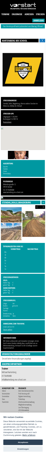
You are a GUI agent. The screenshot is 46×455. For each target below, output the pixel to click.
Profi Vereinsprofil (24, 393)
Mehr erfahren (28, 435)
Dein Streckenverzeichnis (26, 391)
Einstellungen (23, 449)
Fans (3, 399)
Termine (5, 14)
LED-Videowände (23, 410)
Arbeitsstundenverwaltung (26, 402)
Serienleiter (5, 396)
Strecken (40, 14)
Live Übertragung (23, 407)
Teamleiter (5, 402)
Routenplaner (7, 122)
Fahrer (4, 391)
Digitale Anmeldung (24, 396)
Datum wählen (7, 329)
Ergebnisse (17, 14)
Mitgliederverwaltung (24, 404)
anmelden (38, 20)
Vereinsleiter (6, 393)
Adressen (29, 14)
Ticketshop (21, 399)
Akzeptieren (23, 442)
